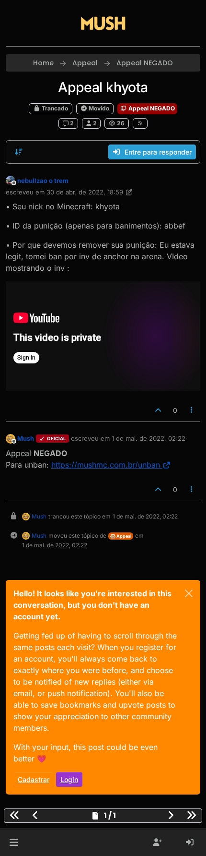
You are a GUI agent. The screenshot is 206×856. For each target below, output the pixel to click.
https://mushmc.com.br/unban (105, 465)
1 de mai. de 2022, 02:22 (148, 438)
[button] (13, 842)
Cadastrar (33, 779)
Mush (25, 438)
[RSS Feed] (140, 123)
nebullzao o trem (43, 180)
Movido (98, 108)
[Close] (188, 593)
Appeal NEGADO (151, 108)
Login (69, 779)
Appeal (123, 536)
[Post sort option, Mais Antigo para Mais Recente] (18, 151)
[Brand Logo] (103, 23)
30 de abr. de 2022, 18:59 (84, 192)
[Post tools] (192, 410)
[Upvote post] (158, 410)
